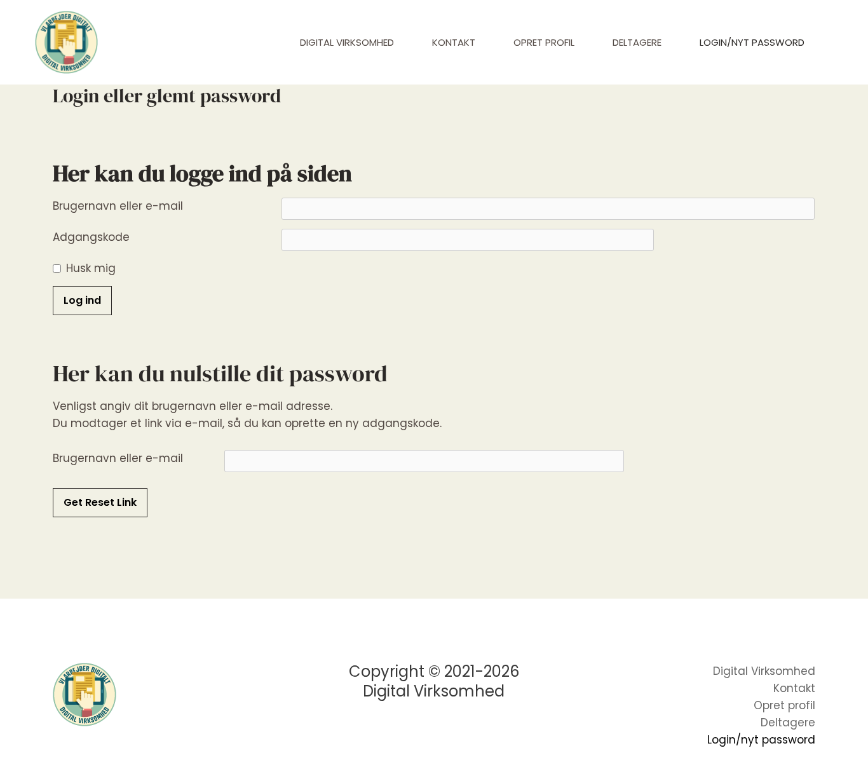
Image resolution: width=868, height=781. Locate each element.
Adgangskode (91, 237)
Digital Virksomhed (347, 42)
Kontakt (453, 42)
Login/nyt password (752, 42)
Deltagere (637, 42)
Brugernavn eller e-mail (118, 206)
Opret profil (543, 42)
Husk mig (91, 268)
